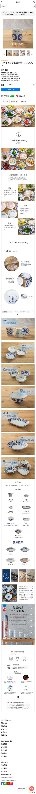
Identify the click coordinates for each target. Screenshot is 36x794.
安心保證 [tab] (23, 101)
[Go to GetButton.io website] (32, 792)
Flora (31, 12)
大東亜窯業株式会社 (22, 12)
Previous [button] (4, 54)
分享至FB (6, 96)
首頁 (5, 12)
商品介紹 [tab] (5, 101)
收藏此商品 (22, 96)
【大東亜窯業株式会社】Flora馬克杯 (15, 14)
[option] (18, 34)
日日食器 (11, 12)
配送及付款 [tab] (14, 101)
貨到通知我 (11, 89)
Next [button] (32, 54)
